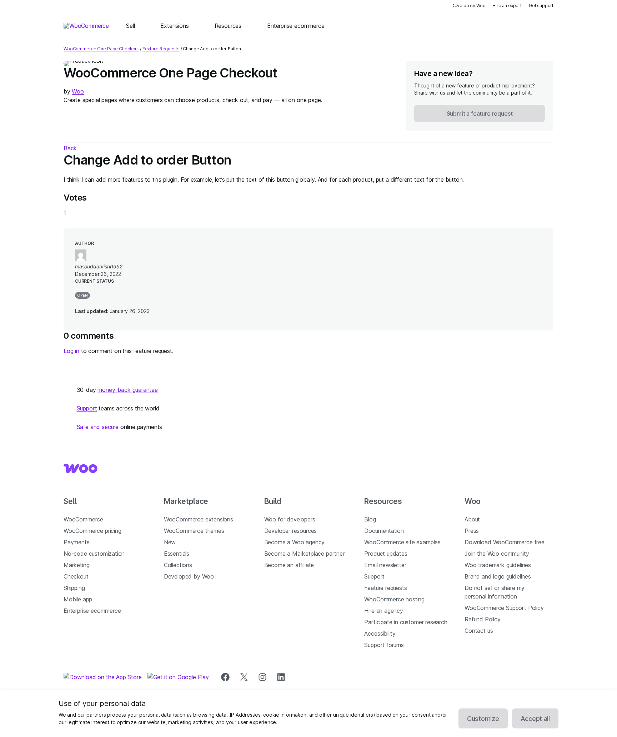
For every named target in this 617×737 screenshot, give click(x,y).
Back (70, 148)
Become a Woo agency (294, 542)
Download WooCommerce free (505, 542)
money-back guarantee (127, 389)
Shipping (74, 587)
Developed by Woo (189, 576)
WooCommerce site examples (402, 542)
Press (472, 530)
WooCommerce (83, 519)
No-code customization (94, 553)
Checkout (76, 576)
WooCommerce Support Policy (504, 607)
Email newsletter (385, 565)
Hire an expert (507, 5)
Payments (77, 542)
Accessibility (380, 633)
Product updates (385, 553)
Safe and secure (98, 426)
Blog (370, 519)
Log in (71, 350)
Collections (178, 565)
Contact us (479, 630)
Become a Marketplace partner (304, 553)
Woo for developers (289, 519)
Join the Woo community (497, 553)
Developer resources (290, 530)
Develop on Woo (468, 5)
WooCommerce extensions (198, 519)
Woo (78, 91)
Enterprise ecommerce (92, 610)
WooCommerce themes (194, 530)
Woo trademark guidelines (498, 565)
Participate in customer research (405, 622)
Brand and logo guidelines (498, 576)
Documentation (384, 530)
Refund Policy (483, 619)
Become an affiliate (289, 565)
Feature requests (385, 587)
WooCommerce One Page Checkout (101, 48)
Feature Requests (161, 48)
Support (87, 408)
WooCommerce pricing (92, 530)
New (170, 542)
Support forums (384, 644)
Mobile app (78, 599)
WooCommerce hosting (394, 599)
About (472, 519)
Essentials (176, 553)
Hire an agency (383, 610)
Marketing (76, 565)
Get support (541, 5)
